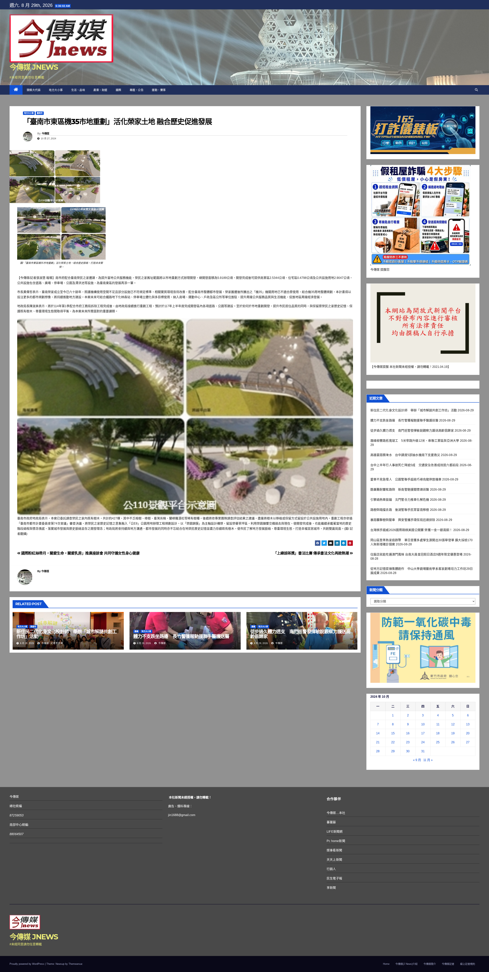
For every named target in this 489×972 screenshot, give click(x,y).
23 (408, 742)
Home (386, 963)
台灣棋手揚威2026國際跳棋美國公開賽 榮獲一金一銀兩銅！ (411, 530)
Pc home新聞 (336, 841)
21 (378, 742)
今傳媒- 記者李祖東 (52, 643)
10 (423, 724)
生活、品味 (78, 90)
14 (378, 733)
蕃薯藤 (331, 822)
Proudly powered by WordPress (27, 963)
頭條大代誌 (34, 90)
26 (453, 742)
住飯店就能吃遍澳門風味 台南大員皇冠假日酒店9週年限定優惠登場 (416, 554)
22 (393, 742)
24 (423, 742)
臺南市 (40, 113)
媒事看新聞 (334, 850)
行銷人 (331, 869)
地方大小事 (56, 90)
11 (438, 724)
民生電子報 (334, 878)
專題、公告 (137, 90)
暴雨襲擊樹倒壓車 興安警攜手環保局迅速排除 (402, 520)
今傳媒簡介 (429, 963)
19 (453, 733)
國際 (118, 90)
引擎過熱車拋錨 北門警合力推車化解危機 (399, 499)
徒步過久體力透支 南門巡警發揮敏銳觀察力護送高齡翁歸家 (300, 634)
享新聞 (331, 887)
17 (423, 733)
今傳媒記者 (448, 963)
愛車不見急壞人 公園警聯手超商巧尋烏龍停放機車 (406, 479)
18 (438, 733)
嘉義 (136, 631)
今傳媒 (45, 133)
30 (408, 751)
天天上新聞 (334, 859)
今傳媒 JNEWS (34, 67)
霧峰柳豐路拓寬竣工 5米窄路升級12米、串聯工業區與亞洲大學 (414, 440)
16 (408, 733)
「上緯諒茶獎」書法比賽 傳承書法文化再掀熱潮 (311, 553)
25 (438, 742)
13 (468, 724)
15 (393, 733)
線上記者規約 (467, 963)
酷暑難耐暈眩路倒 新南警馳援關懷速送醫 (399, 489)
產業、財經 (100, 90)
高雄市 (33, 627)
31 (423, 751)
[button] (476, 89)
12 (453, 724)
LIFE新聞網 (334, 831)
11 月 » (428, 760)
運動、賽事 (159, 90)
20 (468, 733)
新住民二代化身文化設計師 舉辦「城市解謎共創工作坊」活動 (66, 634)
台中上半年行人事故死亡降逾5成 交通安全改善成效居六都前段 (414, 465)
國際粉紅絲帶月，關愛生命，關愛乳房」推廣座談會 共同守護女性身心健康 (79, 553)
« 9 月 (417, 760)
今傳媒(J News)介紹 (406, 963)
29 (393, 751)
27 (468, 742)
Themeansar (75, 963)
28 (378, 751)
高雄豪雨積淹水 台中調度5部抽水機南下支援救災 (405, 455)
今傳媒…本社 (336, 813)
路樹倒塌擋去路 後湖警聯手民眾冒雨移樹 (399, 509)
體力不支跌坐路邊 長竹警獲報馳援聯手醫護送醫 (181, 636)
